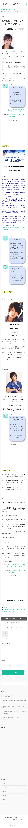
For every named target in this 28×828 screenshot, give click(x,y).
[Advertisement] (14, 132)
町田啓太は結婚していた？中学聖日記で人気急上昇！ (14, 707)
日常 (4, 799)
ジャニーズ (16, 609)
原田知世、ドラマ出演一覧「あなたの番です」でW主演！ (14, 701)
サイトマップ (23, 819)
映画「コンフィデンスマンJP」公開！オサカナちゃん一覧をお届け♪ (15, 695)
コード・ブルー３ (8, 609)
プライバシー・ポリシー (6, 819)
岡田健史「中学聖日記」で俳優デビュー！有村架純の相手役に (14, 712)
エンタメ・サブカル (9, 607)
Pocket (15, 29)
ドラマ (21, 609)
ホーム (2, 817)
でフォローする (15, 622)
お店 (4, 783)
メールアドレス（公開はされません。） (10, 665)
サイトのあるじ (8, 817)
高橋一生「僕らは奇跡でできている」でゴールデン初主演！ (14, 718)
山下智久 (8, 611)
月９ (12, 611)
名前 (3, 660)
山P (5, 611)
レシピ (4, 791)
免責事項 (15, 817)
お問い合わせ (15, 819)
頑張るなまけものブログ (10, 4)
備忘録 (4, 795)
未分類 (4, 803)
